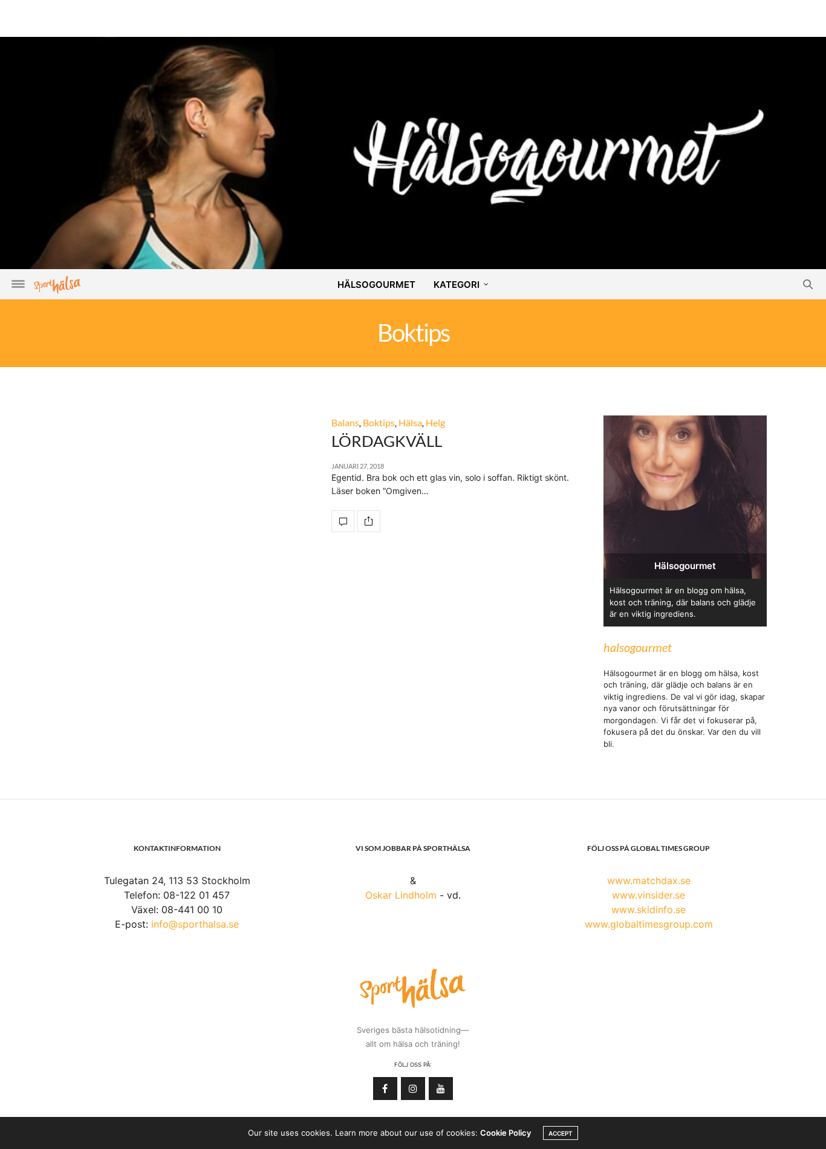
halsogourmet (637, 647)
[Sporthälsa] (57, 284)
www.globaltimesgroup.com (649, 924)
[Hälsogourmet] (413, 152)
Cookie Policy (505, 1133)
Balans (345, 422)
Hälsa (410, 422)
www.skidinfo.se (648, 909)
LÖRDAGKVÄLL (386, 441)
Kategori (457, 284)
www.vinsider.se (648, 895)
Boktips (379, 422)
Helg (435, 422)
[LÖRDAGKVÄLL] (342, 521)
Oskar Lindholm (401, 895)
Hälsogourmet (376, 284)
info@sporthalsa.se (195, 924)
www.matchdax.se (649, 880)
